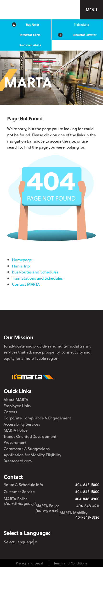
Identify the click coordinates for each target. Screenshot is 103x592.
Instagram (53, 524)
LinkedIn (66, 523)
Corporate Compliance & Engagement (37, 418)
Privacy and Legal (29, 563)
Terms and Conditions (70, 563)
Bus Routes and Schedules (35, 272)
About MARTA (16, 399)
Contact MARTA (26, 284)
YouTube (80, 524)
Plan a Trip (21, 266)
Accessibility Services (22, 424)
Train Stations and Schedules (37, 278)
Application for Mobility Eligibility (32, 455)
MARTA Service (30, 524)
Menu (91, 9)
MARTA (25, 9)
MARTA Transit (17, 524)
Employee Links (17, 405)
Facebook (42, 524)
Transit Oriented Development (30, 436)
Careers (10, 411)
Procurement (15, 442)
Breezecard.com (18, 461)
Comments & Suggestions (26, 448)
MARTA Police (16, 430)
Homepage (22, 259)
